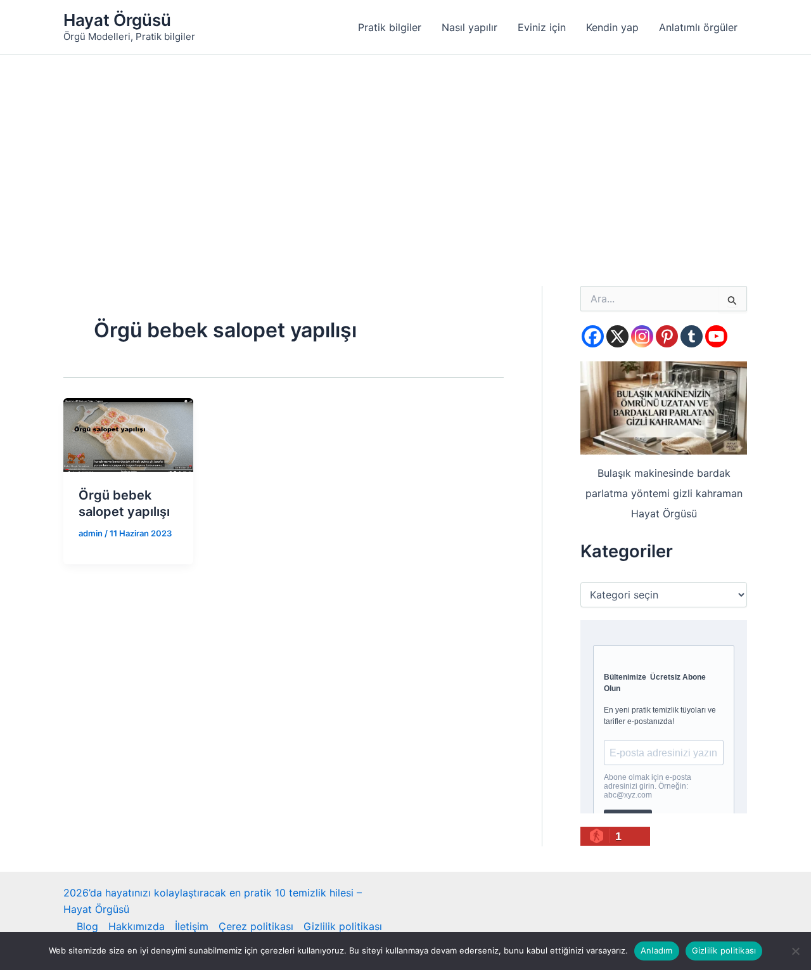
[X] (617, 336)
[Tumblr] (691, 336)
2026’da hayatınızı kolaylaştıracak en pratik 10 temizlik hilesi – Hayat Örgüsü (212, 900)
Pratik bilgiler (389, 27)
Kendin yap (612, 27)
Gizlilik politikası (342, 926)
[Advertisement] (405, 150)
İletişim (191, 926)
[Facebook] (593, 336)
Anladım (657, 950)
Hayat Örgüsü (117, 20)
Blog (87, 926)
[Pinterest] (667, 336)
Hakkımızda (136, 926)
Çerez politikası (256, 926)
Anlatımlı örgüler (698, 27)
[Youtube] (716, 336)
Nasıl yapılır (469, 27)
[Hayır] (795, 951)
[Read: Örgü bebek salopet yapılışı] (128, 433)
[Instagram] (642, 336)
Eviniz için (542, 27)
